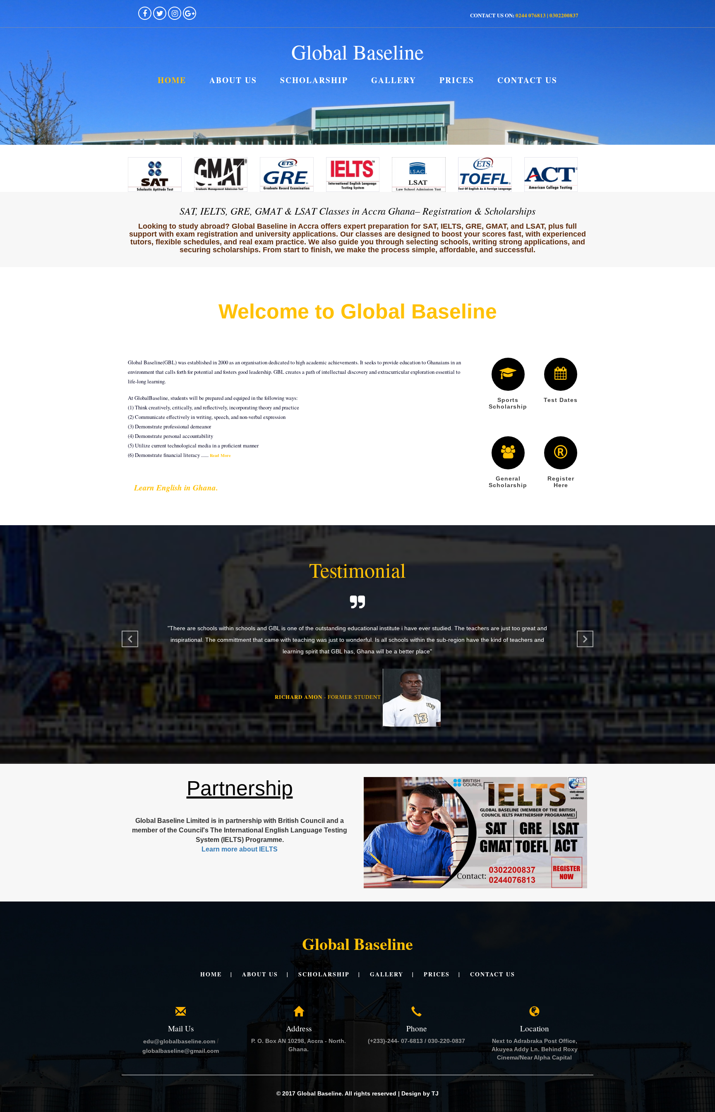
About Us (233, 80)
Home (172, 80)
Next (585, 639)
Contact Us (527, 80)
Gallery (393, 80)
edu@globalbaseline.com (179, 1061)
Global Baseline (357, 51)
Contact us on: (524, 15)
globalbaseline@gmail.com (180, 1071)
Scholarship (314, 80)
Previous (130, 639)
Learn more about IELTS (240, 869)
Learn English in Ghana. (176, 487)
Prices (456, 80)
